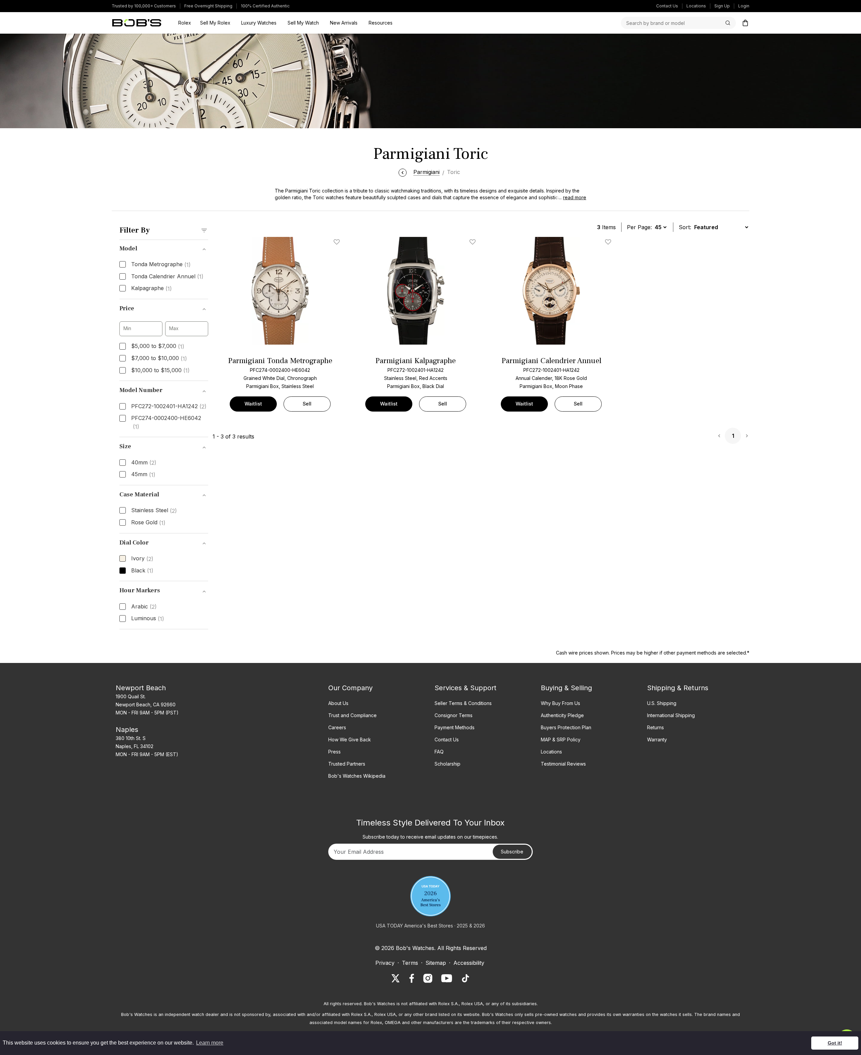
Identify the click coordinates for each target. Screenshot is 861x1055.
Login (743, 5)
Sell (307, 404)
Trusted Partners (346, 764)
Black (142, 570)
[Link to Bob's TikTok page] (465, 978)
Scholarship (447, 764)
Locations (696, 5)
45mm (143, 474)
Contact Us (667, 5)
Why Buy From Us (560, 703)
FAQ (439, 751)
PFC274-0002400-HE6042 (166, 422)
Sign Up (722, 5)
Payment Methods (455, 727)
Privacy (385, 962)
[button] (570, 197)
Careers (337, 727)
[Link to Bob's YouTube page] (446, 978)
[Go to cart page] (745, 23)
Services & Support (465, 688)
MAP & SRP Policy (561, 739)
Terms (410, 962)
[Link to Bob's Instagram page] (427, 978)
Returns (655, 727)
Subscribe (512, 851)
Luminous (147, 618)
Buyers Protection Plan (566, 727)
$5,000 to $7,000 (157, 346)
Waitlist (253, 404)
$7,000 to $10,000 (159, 358)
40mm (143, 462)
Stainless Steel (154, 510)
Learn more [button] (209, 1043)
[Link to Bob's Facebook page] (411, 978)
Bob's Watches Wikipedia (356, 776)
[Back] (403, 172)
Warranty (657, 739)
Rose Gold (148, 522)
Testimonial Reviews (563, 764)
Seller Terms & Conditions (463, 703)
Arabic (144, 606)
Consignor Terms (454, 715)
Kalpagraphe (151, 288)
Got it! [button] (835, 1043)
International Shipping (671, 715)
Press (334, 751)
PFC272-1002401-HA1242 (169, 406)
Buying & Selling (566, 688)
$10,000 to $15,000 (160, 370)
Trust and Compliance (352, 715)
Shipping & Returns (677, 688)
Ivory (142, 558)
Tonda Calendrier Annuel (167, 276)
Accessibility (468, 962)
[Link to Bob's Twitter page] (395, 978)
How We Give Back (349, 739)
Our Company (350, 688)
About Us (338, 703)
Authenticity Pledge (562, 715)
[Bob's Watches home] (137, 23)
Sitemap (435, 962)
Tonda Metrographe (161, 264)
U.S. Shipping (661, 703)
